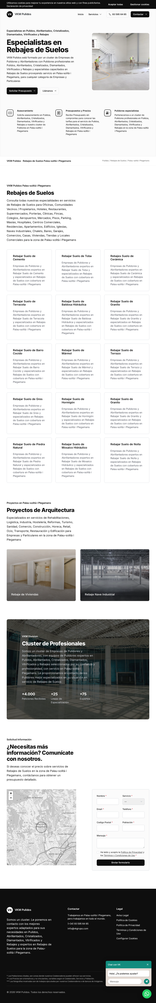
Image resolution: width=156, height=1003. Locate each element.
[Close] (147, 964)
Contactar (138, 14)
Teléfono (127, 809)
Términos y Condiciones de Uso (119, 855)
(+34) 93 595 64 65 (78, 923)
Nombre (101, 796)
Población (128, 822)
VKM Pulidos (22, 14)
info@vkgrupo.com (78, 928)
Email (100, 809)
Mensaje (102, 835)
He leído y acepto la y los (122, 854)
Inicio (81, 14)
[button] (41, 827)
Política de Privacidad (131, 852)
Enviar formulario (121, 862)
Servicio (127, 796)
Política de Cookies (126, 920)
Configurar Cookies (127, 938)
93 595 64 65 (119, 14)
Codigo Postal (105, 822)
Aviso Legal (122, 915)
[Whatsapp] (146, 993)
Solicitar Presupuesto (20, 90)
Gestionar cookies (139, 4)
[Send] (146, 981)
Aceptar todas (115, 4)
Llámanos (48, 90)
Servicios (93, 14)
